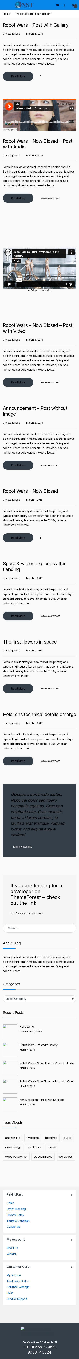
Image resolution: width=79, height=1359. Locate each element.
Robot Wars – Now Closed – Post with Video (47, 1081)
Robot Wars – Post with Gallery (35, 25)
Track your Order (17, 1281)
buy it (67, 1137)
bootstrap (51, 1137)
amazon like (12, 1137)
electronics (34, 1147)
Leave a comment (50, 198)
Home (6, 13)
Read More (18, 76)
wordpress (65, 1156)
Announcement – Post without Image (42, 1099)
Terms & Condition (18, 1220)
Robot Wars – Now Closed (30, 491)
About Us (12, 1248)
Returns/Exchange (18, 1287)
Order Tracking (16, 1209)
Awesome (33, 1137)
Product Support (17, 1299)
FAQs (10, 1293)
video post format (16, 1156)
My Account (14, 1275)
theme (52, 1147)
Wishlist (11, 1254)
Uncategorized (11, 33)
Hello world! (27, 1026)
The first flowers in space (30, 642)
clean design (13, 1147)
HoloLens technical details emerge (39, 714)
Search (58, 5)
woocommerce (43, 1156)
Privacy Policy (15, 1214)
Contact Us (13, 1226)
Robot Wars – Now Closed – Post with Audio (47, 1063)
